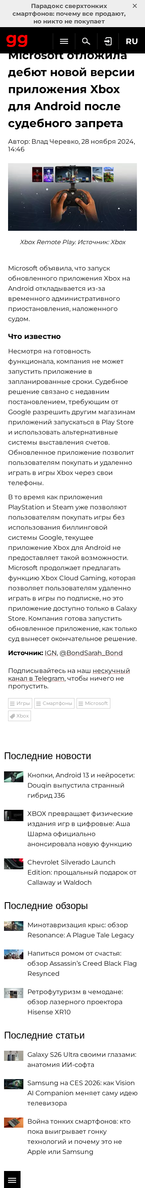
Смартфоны (57, 703)
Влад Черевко (55, 141)
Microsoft (96, 703)
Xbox (23, 716)
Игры (23, 703)
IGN (51, 653)
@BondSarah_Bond (91, 653)
